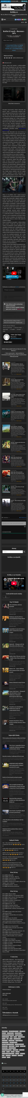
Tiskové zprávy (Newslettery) (8, 1053)
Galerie (15, 1037)
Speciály (12, 1051)
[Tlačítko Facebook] (17, 19)
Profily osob (4, 1046)
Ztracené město (12, 879)
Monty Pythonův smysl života (17, 682)
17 (3, 1083)
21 (17, 1083)
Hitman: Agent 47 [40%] (14, 978)
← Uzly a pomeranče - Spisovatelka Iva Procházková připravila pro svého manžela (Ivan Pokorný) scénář (14, 355)
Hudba (11, 1038)
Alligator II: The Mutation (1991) (15, 895)
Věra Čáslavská (11, 939)
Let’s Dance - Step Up (13, 876)
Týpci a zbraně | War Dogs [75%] (15, 897)
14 (17, 1080)
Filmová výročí (18, 1033)
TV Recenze (22, 1053)
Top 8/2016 (10, 943)
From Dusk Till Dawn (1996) (14, 948)
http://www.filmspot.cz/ (16, 338)
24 (3, 1085)
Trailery (17, 1053)
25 (7, 1085)
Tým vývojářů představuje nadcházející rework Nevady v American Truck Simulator (17, 786)
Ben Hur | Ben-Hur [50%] (14, 906)
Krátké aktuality (19, 1040)
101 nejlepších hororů (13, 1031)
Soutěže (8, 1051)
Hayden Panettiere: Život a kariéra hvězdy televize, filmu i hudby (17, 722)
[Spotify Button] (24, 19)
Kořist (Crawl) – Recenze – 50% (14, 32)
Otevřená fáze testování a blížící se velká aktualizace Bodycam (17, 800)
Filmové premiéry (18, 1035)
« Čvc (3, 1091)
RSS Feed (4, 995)
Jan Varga (10, 35)
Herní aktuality (21, 1037)
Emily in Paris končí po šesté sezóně (12, 777)
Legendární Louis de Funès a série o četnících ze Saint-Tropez (17, 630)
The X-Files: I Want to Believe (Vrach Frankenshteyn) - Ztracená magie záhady (18, 395)
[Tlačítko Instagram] (20, 19)
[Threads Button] (19, 19)
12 (10, 1080)
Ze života (4, 1057)
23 (24, 1083)
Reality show (11, 1046)
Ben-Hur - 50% (11, 903)
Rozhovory (21, 1050)
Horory (3, 1038)
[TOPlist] (4, 1063)
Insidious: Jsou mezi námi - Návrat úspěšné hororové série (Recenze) (17, 412)
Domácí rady (22, 1031)
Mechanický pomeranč (13, 886)
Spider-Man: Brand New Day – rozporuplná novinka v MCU (16, 458)
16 (24, 1080)
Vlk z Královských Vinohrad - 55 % (16, 931)
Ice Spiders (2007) (12, 898)
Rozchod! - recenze (13, 884)
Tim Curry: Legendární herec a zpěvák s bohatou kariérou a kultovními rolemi (17, 747)
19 (10, 1083)
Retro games (15, 1050)
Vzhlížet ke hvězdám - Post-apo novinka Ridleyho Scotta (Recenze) (17, 364)
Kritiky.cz (14, 12)
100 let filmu (5, 1031)
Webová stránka (8, 342)
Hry (7, 1038)
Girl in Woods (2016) (13, 926)
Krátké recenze (5, 1042)
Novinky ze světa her (19, 1044)
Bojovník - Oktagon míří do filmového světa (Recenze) (18, 443)
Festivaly (4, 1033)
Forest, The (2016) (12, 918)
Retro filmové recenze (6, 1050)
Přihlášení (23, 517)
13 (13, 1080)
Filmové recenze (14, 29)
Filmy (11, 1037)
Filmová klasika (10, 1033)
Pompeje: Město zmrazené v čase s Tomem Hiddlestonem (17, 380)
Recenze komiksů (12, 1048)
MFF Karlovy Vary (13, 1042)
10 (3, 1080)
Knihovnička (4, 1040)
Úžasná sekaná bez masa (14, 932)
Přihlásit (4, 989)
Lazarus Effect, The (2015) (14, 940)
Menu (5, 19)
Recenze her (22, 1046)
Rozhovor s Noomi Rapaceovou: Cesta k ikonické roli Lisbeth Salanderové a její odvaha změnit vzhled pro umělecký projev (13, 864)
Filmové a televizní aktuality (8, 1035)
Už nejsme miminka (13, 905)
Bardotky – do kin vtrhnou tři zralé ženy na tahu (17, 487)
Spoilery (17, 1051)
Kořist (17, 287)
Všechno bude (16, 977)
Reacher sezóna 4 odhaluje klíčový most (13, 756)
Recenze (17, 1046)
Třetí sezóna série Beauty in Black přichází (14, 738)
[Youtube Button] (22, 19)
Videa (3, 1055)
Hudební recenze (17, 1038)
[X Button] (15, 19)
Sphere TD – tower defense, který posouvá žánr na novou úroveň (17, 670)
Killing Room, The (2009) (14, 982)
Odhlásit (9, 989)
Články (8, 1057)
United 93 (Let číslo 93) (14, 878)
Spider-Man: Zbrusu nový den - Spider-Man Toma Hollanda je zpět (17, 473)
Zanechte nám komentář (14, 36)
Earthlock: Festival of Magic (14, 945)
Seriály (3, 1051)
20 (14, 1083)
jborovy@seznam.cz (13, 1015)
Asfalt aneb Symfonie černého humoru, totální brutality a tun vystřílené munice (12, 936)
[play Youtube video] (14, 273)
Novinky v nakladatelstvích (8, 1044)
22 (20, 1083)
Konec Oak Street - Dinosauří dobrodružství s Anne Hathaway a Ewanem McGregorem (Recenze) (17, 427)
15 (20, 1080)
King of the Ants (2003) (14, 980)
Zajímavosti (8, 1055)
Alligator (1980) (12, 893)
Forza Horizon (11, 947)
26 (10, 1085)
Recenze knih (4, 1048)
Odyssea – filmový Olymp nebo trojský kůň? (18, 501)
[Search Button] (25, 19)
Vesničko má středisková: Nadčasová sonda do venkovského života (16, 708)
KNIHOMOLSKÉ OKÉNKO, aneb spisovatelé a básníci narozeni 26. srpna (16, 765)
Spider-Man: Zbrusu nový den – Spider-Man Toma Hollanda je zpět (17, 658)
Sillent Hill (10, 875)
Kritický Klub (11, 1040)
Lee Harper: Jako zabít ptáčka (14, 942)
